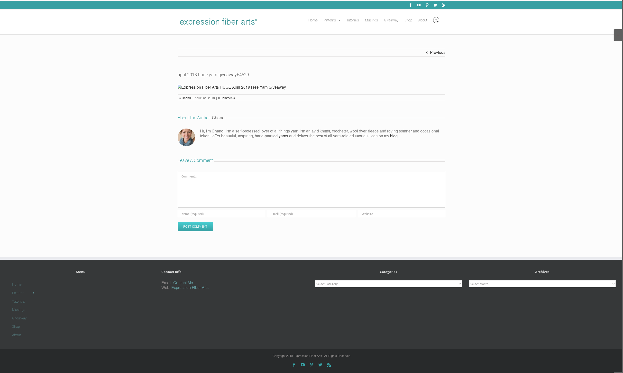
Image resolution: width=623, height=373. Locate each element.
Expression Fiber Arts (190, 287)
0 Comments (226, 98)
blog (394, 136)
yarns (283, 136)
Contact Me (183, 282)
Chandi (187, 98)
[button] (436, 19)
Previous (437, 52)
